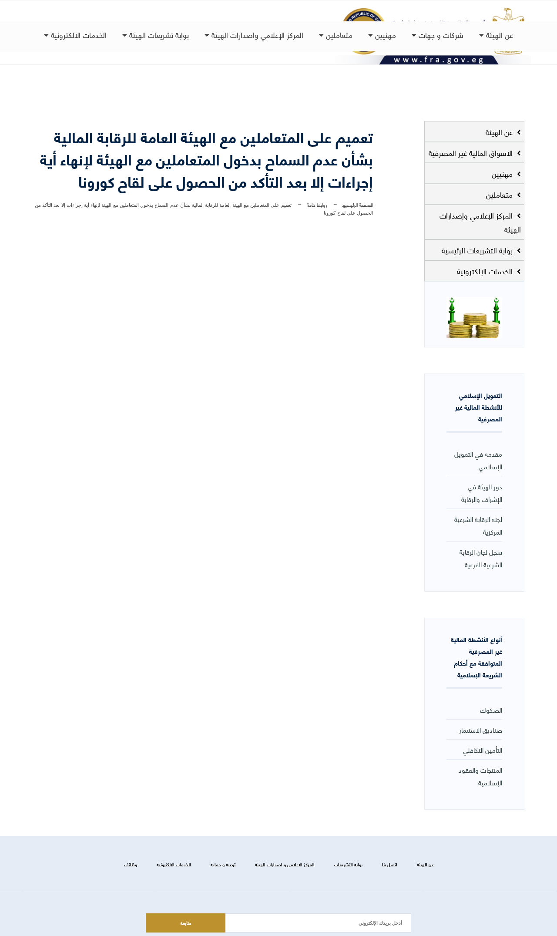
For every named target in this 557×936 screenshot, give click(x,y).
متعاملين (338, 34)
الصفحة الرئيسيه (357, 204)
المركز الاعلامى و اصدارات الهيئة (285, 864)
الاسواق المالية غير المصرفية (472, 152)
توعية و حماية (223, 864)
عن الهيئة (498, 34)
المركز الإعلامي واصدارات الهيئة (256, 34)
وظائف (130, 864)
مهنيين (384, 34)
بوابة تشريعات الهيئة (158, 34)
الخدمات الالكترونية (78, 34)
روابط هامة (317, 204)
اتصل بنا (389, 864)
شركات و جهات (439, 34)
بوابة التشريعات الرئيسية (478, 250)
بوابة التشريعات (348, 864)
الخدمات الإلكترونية (486, 271)
